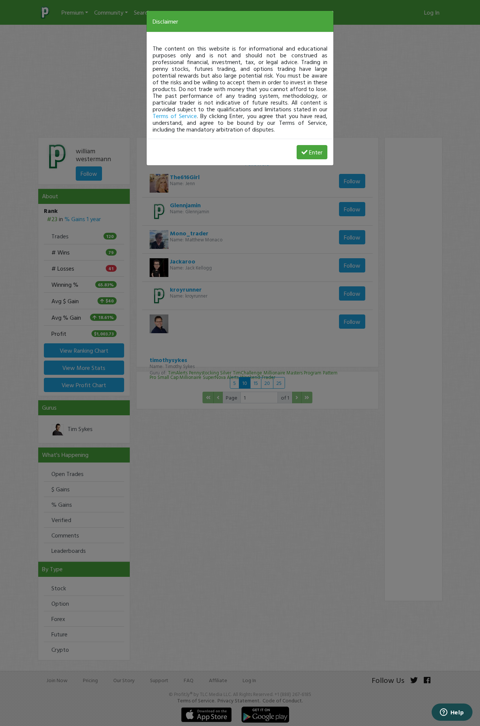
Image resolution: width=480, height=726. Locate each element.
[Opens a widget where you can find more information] (451, 713)
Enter (315, 152)
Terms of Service (175, 115)
